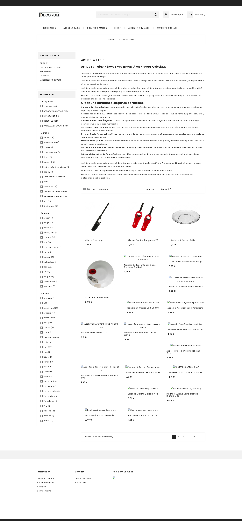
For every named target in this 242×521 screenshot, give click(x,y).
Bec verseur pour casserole (142, 415)
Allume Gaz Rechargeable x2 (143, 240)
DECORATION (49, 28)
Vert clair (49, 286)
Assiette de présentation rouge (185, 261)
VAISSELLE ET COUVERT (50, 80)
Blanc (49, 227)
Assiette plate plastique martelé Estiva (140, 333)
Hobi (48, 181)
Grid (84, 189)
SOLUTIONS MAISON (97, 28)
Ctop (48, 157)
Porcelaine (51, 401)
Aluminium (51, 308)
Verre (48, 420)
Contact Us (121, 2)
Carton (49, 327)
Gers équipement (54, 176)
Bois (48, 322)
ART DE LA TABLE (71, 28)
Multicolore (50, 262)
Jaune (48, 252)
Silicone (49, 410)
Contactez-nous (83, 478)
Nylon (48, 366)
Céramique (51, 337)
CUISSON (44, 63)
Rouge (49, 276)
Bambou (50, 317)
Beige (48, 222)
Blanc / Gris (51, 232)
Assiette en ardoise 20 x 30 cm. (143, 308)
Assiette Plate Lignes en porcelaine (185, 308)
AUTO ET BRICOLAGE (167, 28)
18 (194, 436)
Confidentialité (44, 491)
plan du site (80, 482)
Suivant (199, 436)
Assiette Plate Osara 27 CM (95, 332)
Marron (49, 257)
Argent (49, 218)
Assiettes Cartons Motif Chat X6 (186, 372)
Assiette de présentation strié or (186, 286)
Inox (48, 347)
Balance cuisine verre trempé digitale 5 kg (182, 394)
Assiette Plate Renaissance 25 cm (185, 329)
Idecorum (50, 186)
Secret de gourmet (55, 196)
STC (47, 201)
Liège (48, 357)
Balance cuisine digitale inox (143, 393)
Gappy (49, 172)
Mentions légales (45, 482)
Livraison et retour (46, 478)
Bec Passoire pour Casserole (99, 415)
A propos (41, 486)
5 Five (49, 137)
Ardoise (49, 313)
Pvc (47, 406)
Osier (48, 371)
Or (47, 271)
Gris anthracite (52, 247)
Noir (48, 267)
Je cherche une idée (55, 191)
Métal (49, 362)
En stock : (90, 248)
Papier (48, 376)
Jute (47, 352)
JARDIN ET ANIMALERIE (139, 28)
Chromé (49, 237)
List (88, 189)
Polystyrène (51, 396)
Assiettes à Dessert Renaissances (142, 372)
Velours (49, 415)
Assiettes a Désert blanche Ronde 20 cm (100, 376)
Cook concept (53, 152)
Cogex (48, 147)
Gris (47, 242)
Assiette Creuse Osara (97, 297)
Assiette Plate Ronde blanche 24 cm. (183, 351)
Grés (48, 342)
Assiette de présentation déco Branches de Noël (140, 266)
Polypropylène (52, 391)
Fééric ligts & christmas (57, 167)
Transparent (52, 281)
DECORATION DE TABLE (50, 67)
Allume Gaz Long (94, 240)
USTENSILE (44, 75)
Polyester (50, 386)
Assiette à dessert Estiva (183, 240)
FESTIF (117, 28)
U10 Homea (51, 206)
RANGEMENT (45, 71)
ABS (47, 303)
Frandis (49, 162)
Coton (48, 332)
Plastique (50, 381)
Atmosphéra (51, 142)
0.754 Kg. (49, 298)
